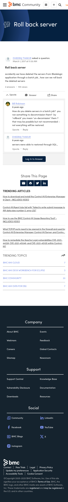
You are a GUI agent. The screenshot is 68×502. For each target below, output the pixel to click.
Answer (32, 95)
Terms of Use (44, 481)
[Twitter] (37, 183)
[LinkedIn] (44, 183)
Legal (32, 467)
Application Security (42, 470)
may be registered (53, 487)
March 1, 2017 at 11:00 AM (25, 61)
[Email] (23, 183)
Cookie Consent (35, 473)
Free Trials (20, 467)
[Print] (30, 183)
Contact (7, 467)
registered (34, 487)
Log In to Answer (34, 158)
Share (54, 95)
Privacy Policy (46, 467)
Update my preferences (17, 470)
